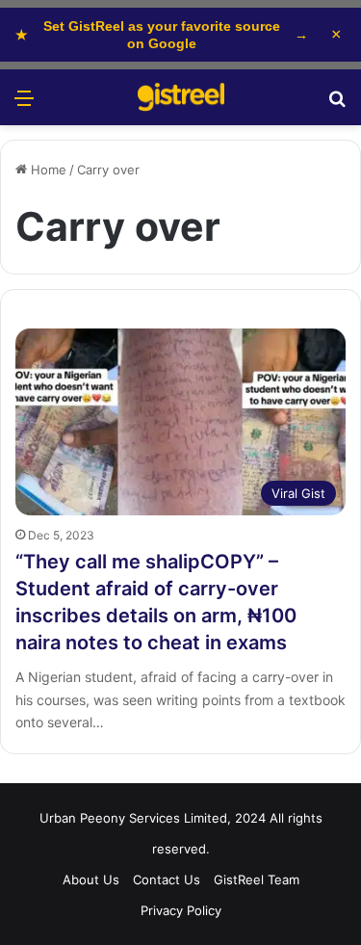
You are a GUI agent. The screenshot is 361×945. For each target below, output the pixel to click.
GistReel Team (256, 879)
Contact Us (166, 879)
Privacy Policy (181, 910)
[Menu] (24, 104)
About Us (91, 879)
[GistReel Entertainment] (181, 97)
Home (46, 169)
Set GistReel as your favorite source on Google (161, 34)
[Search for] (337, 104)
